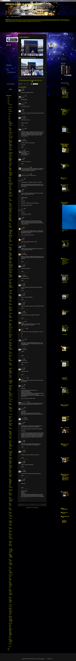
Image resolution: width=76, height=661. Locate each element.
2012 (9, 100)
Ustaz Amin (64, 258)
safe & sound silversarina (64, 378)
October (10, 109)
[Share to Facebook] (36, 84)
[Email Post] (31, 83)
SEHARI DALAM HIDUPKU (65, 185)
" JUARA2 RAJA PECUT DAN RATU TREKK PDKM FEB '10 (10, 632)
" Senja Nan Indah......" (10, 196)
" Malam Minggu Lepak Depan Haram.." (10, 433)
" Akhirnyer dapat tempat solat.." (10, 462)
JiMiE (22, 245)
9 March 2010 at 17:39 (24, 415)
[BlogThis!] (34, 84)
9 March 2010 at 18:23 (24, 459)
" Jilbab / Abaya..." (10, 598)
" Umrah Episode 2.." (10, 304)
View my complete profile (57, 47)
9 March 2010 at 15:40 (24, 236)
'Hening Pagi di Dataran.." (10, 494)
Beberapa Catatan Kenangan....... (65, 444)
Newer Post (21, 504)
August (10, 113)
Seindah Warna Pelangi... (65, 513)
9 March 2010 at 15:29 (24, 225)
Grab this (68, 84)
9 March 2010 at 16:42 (24, 337)
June (10, 116)
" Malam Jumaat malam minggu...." (10, 249)
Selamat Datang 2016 (67, 296)
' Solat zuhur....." (10, 637)
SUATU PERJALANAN (64, 509)
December (10, 104)
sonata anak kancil (24, 401)
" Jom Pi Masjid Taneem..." (10, 317)
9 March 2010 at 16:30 (24, 281)
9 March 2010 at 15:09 (24, 114)
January (10, 646)
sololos (46, 658)
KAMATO (63, 346)
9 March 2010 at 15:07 (24, 100)
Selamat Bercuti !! (65, 379)
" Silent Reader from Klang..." (10, 325)
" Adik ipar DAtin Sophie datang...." (10, 220)
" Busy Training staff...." (10, 560)
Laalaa (22, 150)
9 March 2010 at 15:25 (24, 206)
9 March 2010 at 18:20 (24, 448)
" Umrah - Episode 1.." (10, 320)
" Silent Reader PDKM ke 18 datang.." (10, 145)
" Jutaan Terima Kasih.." (10, 215)
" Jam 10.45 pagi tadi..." (10, 575)
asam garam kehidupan (64, 388)
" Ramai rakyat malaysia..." (10, 364)
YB (21, 109)
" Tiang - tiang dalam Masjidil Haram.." (10, 583)
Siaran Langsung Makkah (16, 16)
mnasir (22, 178)
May (9, 118)
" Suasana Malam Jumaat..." (10, 476)
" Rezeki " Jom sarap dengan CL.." (10, 188)
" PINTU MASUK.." (10, 404)
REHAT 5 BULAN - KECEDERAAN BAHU (67, 150)
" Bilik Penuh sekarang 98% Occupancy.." (10, 394)
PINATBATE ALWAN (65, 416)
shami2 (22, 384)
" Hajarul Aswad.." (10, 531)
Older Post (44, 504)
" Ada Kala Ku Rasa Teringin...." (10, 564)
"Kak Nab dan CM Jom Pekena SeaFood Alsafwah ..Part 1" (10, 619)
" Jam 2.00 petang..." (10, 386)
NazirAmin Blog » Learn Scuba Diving (65, 203)
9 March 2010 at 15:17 (24, 176)
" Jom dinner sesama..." (10, 200)
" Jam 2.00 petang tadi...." (10, 421)
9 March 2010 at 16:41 (24, 326)
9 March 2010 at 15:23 (24, 187)
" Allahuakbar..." (10, 313)
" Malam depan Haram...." (10, 505)
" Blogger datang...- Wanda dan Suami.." (10, 160)
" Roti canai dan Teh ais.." (10, 490)
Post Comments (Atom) (34, 507)
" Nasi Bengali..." (10, 428)
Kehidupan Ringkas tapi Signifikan (64, 521)
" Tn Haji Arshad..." (10, 525)
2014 (9, 97)
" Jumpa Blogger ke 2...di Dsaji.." (10, 601)
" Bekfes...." (10, 134)
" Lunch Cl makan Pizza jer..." (10, 165)
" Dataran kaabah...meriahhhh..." (10, 287)
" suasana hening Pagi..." (10, 542)
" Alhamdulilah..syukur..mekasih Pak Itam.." (10, 550)
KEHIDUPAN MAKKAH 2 (64, 90)
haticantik (22, 321)
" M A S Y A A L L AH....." (10, 332)
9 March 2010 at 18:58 (24, 497)
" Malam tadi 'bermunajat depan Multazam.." (10, 499)
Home (32, 504)
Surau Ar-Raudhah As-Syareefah (65, 405)
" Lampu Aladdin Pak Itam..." (10, 389)
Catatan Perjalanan (65, 457)
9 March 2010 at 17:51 (24, 420)
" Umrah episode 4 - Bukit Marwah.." (10, 276)
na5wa (63, 310)
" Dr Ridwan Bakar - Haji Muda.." (10, 336)
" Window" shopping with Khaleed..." (10, 124)
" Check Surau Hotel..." (10, 579)
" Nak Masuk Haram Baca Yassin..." (10, 471)
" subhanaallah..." (10, 368)
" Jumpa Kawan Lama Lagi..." (10, 129)
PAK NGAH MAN (24, 377)
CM (21, 189)
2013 (9, 98)
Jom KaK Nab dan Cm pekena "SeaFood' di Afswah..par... (10, 611)
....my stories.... (65, 334)
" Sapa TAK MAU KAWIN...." (10, 425)
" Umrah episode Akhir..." (10, 262)
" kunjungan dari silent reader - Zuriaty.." (10, 266)
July (9, 115)
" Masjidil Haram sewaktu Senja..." (10, 372)
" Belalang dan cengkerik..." (10, 538)
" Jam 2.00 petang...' (10, 133)
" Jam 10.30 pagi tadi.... (10, 356)
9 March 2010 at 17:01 (24, 375)
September (10, 111)
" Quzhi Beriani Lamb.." (10, 282)
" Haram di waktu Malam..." (10, 193)
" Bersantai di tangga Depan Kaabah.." (10, 382)
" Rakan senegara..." (10, 487)
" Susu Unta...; (10, 224)
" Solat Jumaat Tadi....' (10, 352)
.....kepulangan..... (65, 445)
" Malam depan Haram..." (10, 590)
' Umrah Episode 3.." (10, 301)
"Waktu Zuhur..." (10, 178)
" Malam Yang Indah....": (10, 180)
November (10, 107)
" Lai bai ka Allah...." (10, 156)
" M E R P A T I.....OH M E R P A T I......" (10, 137)
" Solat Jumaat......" (10, 448)
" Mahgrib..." (10, 414)
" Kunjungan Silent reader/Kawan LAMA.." (10, 231)
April (9, 119)
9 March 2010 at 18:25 (24, 488)
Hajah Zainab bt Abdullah (25, 167)
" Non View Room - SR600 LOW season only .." (10, 210)
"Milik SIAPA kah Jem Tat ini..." (10, 184)
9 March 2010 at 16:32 (24, 300)
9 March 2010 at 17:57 (24, 438)
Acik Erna (22, 417)
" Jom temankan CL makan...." (10, 376)
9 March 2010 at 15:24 (24, 195)
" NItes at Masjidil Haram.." (10, 141)
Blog (8, 16)
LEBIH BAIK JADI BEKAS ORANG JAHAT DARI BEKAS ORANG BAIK (65, 146)
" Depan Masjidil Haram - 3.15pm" (10, 297)
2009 (9, 648)
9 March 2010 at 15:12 (24, 126)
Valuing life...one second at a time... (65, 361)
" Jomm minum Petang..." (10, 241)
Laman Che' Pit (65, 491)
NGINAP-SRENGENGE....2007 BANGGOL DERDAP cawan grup (65, 111)
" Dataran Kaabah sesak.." (10, 458)
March (10, 121)
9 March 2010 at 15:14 (24, 148)
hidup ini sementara (64, 127)
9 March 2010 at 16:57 (24, 346)
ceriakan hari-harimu (64, 178)
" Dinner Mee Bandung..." (10, 360)
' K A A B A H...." (10, 587)
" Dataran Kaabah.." (10, 545)
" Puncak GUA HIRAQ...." (10, 438)
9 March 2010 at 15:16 (24, 171)
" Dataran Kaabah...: (10, 150)
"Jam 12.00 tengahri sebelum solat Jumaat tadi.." (10, 453)
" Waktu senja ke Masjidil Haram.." (10, 258)
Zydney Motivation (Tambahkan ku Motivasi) (65, 475)
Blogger (52, 658)
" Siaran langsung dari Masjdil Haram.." (10, 344)
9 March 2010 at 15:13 (24, 137)
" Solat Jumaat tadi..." (10, 568)
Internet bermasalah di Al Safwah (10, 640)
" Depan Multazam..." (10, 528)
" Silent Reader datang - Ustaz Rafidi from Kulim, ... (10, 482)
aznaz (22, 116)
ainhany (22, 407)
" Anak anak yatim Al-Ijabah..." (10, 153)
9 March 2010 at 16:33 (24, 319)
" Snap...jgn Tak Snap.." (10, 328)
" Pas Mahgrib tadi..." (10, 534)
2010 (9, 103)
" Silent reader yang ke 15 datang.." (10, 205)
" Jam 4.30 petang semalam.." (10, 594)
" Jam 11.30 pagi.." (10, 280)
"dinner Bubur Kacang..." (10, 509)
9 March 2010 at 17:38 (24, 405)
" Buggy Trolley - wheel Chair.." (10, 169)
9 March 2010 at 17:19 (24, 382)
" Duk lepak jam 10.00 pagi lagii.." (10, 625)
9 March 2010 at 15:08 (24, 107)
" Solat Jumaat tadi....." (10, 226)
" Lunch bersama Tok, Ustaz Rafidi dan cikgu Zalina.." (10, 443)
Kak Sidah (23, 95)
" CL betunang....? (10, 244)
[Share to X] (35, 84)
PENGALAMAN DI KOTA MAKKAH (24, 4)
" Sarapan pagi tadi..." (10, 417)
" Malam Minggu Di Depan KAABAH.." (10, 556)
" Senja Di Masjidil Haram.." (10, 521)
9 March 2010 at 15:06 (24, 93)
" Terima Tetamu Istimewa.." (10, 349)
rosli (22, 227)
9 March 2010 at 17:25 (24, 399)
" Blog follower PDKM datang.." (10, 254)
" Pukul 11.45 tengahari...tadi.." (10, 572)
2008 (9, 649)
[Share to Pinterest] (37, 84)
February (10, 643)
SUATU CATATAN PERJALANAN (65, 275)
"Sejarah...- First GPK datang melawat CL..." (10, 174)
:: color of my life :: (65, 294)
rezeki (22, 422)
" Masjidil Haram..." (10, 513)
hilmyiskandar (23, 328)
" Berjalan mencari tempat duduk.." (10, 466)
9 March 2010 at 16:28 (24, 272)
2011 (9, 101)
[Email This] (33, 84)
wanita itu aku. (65, 164)
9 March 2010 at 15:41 (24, 243)
